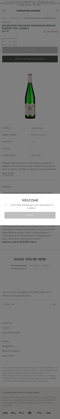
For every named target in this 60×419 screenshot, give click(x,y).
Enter (30, 215)
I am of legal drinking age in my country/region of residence (31, 207)
